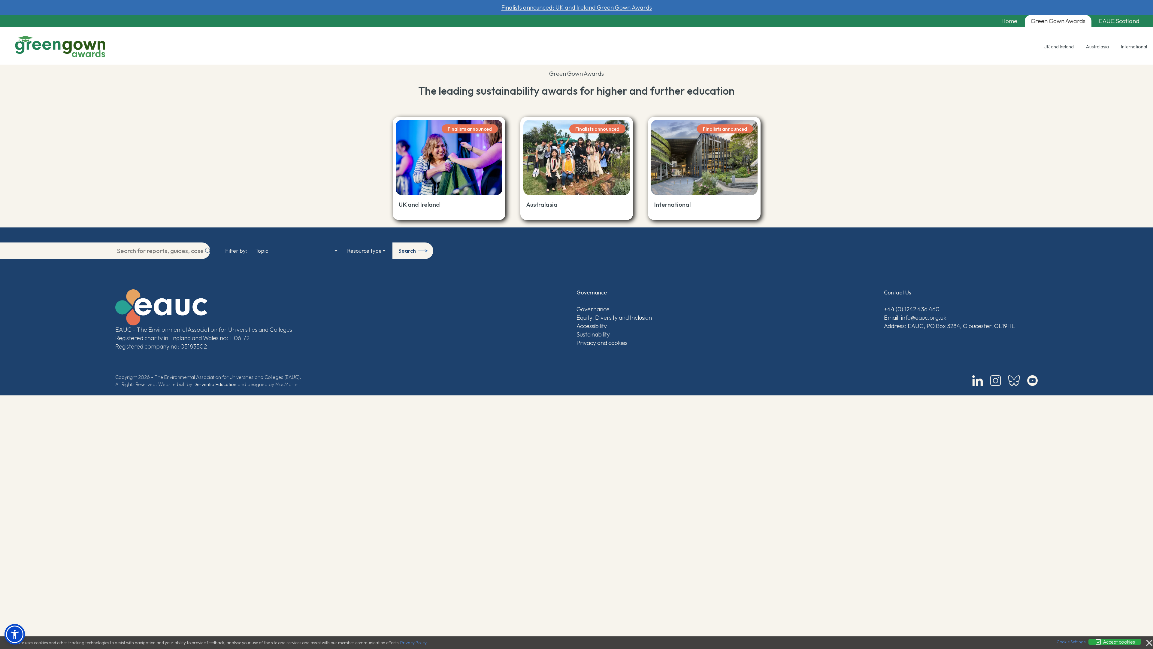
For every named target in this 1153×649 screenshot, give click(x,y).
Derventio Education (214, 384)
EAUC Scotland (1119, 21)
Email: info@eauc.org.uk (915, 317)
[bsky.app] (1014, 380)
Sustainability (593, 334)
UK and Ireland (1059, 47)
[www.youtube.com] (1032, 380)
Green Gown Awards (1058, 21)
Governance (593, 309)
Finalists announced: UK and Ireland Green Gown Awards (576, 7)
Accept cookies (1118, 642)
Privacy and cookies (602, 342)
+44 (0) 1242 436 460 (912, 309)
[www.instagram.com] (995, 380)
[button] (14, 634)
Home (1009, 21)
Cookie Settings (1071, 641)
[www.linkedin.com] (977, 380)
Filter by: (236, 251)
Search (407, 250)
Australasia (1097, 47)
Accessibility (591, 326)
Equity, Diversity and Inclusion (614, 317)
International (1134, 47)
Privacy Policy (413, 642)
